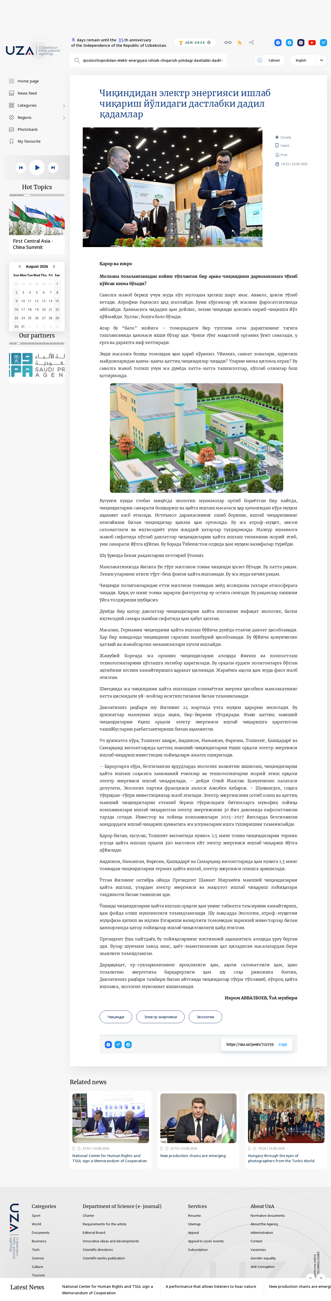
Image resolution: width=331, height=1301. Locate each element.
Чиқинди (116, 1016)
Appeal (193, 1232)
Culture (37, 1266)
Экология (205, 1016)
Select (291, 145)
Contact (256, 1241)
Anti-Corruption (263, 1266)
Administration (262, 1232)
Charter (88, 1215)
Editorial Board (94, 1232)
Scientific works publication (104, 1258)
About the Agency (264, 1224)
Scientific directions (98, 1249)
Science (38, 1258)
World (36, 1224)
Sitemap (194, 1224)
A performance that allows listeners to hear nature (211, 1286)
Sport (36, 1215)
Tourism (38, 1275)
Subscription (198, 1249)
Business (39, 1241)
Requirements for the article (104, 1224)
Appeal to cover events (206, 1241)
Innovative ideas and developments (111, 1241)
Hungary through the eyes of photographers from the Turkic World (281, 1158)
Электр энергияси (160, 1016)
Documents (41, 1232)
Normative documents (268, 1215)
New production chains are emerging (193, 1155)
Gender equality (263, 1258)
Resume (194, 1215)
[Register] (73, 1148)
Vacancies (258, 1249)
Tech (36, 1249)
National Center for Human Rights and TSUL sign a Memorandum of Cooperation (109, 1158)
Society (286, 137)
